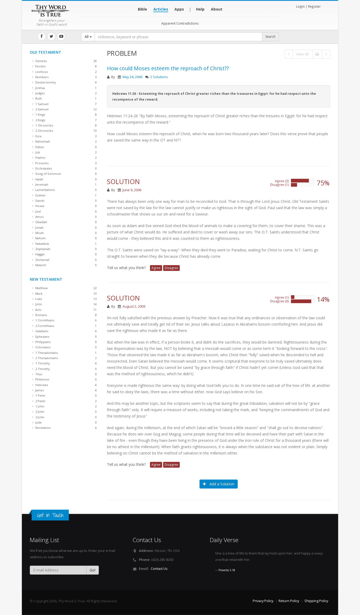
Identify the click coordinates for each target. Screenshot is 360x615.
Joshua (65, 88)
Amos (65, 217)
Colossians (65, 347)
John (65, 304)
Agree (156, 268)
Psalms (65, 157)
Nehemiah (65, 141)
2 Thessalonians (65, 358)
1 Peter (65, 395)
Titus (65, 374)
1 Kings (65, 114)
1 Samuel (65, 104)
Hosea (65, 206)
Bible (142, 9)
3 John (65, 417)
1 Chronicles (65, 125)
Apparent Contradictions (180, 23)
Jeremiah (65, 184)
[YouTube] (61, 36)
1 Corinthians (65, 320)
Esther (65, 147)
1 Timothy (65, 363)
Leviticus (65, 72)
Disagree (171, 268)
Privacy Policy (263, 601)
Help (200, 9)
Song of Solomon (65, 174)
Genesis (65, 61)
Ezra (65, 136)
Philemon (65, 379)
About (216, 9)
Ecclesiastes (65, 168)
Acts (65, 310)
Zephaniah (65, 249)
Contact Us (159, 568)
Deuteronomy (65, 82)
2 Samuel (65, 109)
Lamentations (65, 190)
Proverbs (65, 163)
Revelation (65, 428)
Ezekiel (65, 195)
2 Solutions (159, 77)
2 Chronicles (65, 131)
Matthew (65, 288)
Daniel (65, 201)
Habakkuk (65, 244)
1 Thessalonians (65, 353)
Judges (65, 93)
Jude (65, 422)
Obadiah (65, 222)
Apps (179, 9)
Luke (65, 299)
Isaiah (65, 179)
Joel (65, 211)
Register (314, 6)
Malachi (65, 265)
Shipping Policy (316, 601)
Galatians (65, 331)
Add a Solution (221, 483)
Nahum (65, 238)
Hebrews (65, 385)
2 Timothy (65, 369)
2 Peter (65, 401)
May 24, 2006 (132, 77)
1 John (65, 406)
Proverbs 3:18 (226, 570)
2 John (65, 412)
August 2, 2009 (134, 306)
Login (300, 6)
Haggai (65, 254)
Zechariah (65, 260)
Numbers (65, 77)
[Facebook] (42, 36)
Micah (65, 233)
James (65, 390)
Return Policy (289, 601)
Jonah (65, 227)
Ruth (65, 98)
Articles (160, 9)
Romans (65, 315)
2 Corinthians (65, 326)
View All (302, 54)
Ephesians (65, 337)
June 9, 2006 (132, 190)
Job (65, 152)
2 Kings (65, 120)
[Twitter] (51, 36)
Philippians (65, 342)
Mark (65, 293)
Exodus (65, 66)
